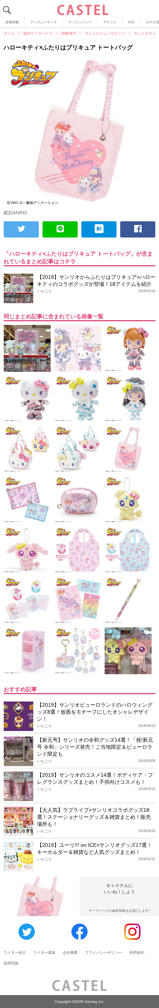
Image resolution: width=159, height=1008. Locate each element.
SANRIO (18, 212)
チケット (109, 22)
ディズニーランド (43, 22)
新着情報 (12, 22)
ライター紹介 (15, 952)
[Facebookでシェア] (137, 229)
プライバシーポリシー (103, 952)
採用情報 (11, 963)
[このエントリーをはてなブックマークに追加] (98, 229)
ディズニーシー (80, 22)
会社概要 (70, 952)
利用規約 (136, 952)
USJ (131, 22)
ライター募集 (44, 952)
